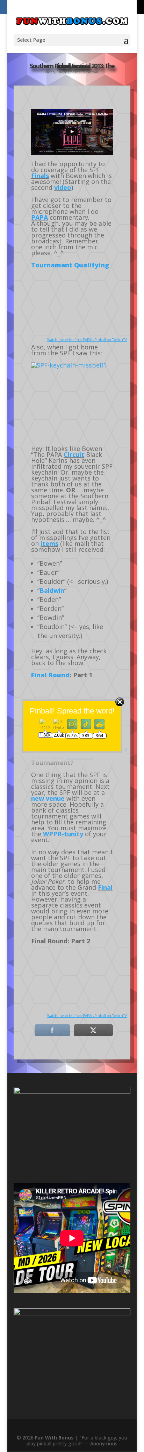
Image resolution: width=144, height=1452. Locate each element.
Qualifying (91, 265)
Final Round (50, 675)
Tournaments (69, 72)
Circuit (74, 454)
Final (105, 887)
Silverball (91, 72)
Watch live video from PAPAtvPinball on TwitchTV (87, 339)
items (49, 543)
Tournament (51, 265)
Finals (40, 175)
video (62, 187)
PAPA (39, 217)
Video (50, 72)
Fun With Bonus (54, 1437)
